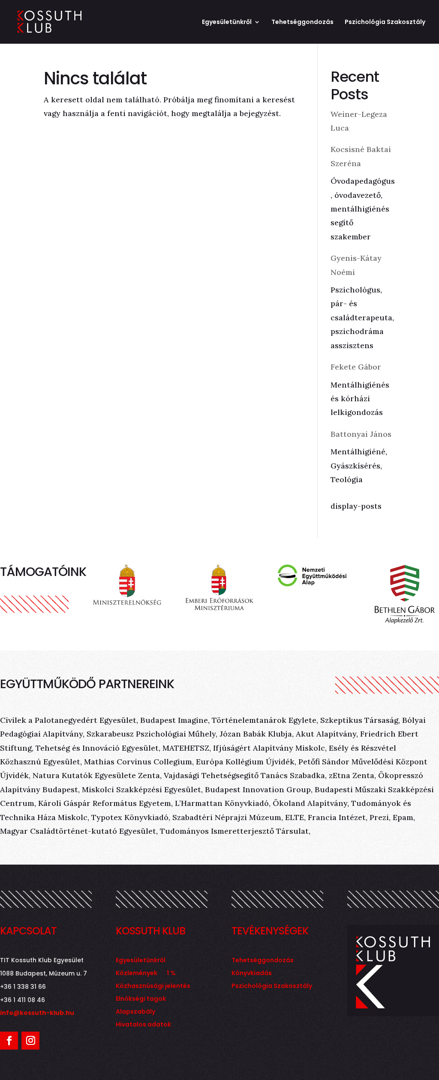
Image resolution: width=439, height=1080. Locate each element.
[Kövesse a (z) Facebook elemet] (9, 1041)
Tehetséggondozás (302, 22)
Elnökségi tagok (141, 999)
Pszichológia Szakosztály (385, 22)
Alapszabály (135, 1012)
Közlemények (136, 973)
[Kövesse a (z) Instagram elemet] (30, 1041)
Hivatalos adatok (143, 1025)
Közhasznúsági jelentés (153, 986)
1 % (171, 973)
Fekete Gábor (356, 367)
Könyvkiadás (252, 973)
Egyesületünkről (227, 22)
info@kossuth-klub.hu (37, 1012)
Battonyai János (361, 434)
